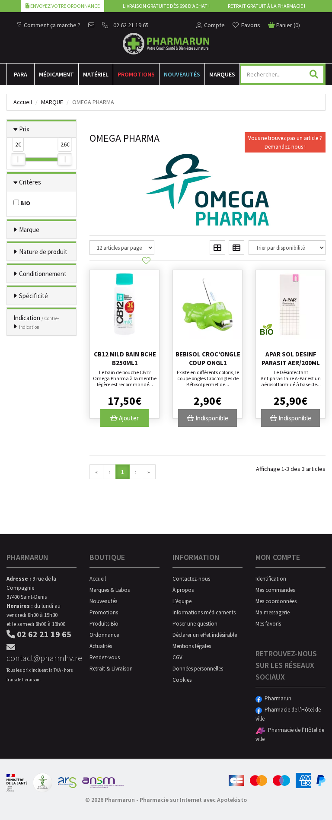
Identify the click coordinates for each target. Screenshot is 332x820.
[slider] (18, 159)
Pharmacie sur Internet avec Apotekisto (193, 800)
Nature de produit (43, 252)
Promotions (136, 74)
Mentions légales (191, 646)
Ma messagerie (272, 612)
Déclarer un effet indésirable (204, 635)
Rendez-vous (104, 657)
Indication (36, 322)
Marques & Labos (109, 590)
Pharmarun (276, 698)
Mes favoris (268, 623)
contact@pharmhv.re (41, 657)
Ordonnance (104, 635)
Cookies (182, 679)
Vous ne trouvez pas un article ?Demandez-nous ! (285, 142)
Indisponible (211, 418)
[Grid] (217, 247)
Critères (30, 182)
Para (20, 74)
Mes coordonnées (276, 601)
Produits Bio (103, 623)
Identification (270, 578)
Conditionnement (43, 274)
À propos (183, 590)
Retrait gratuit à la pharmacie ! (266, 6)
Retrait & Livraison (111, 668)
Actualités (100, 646)
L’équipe (182, 601)
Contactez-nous (191, 578)
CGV (177, 657)
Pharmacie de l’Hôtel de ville (288, 714)
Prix (24, 129)
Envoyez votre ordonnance (64, 6)
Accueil (22, 102)
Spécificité (33, 296)
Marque (52, 102)
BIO (24, 203)
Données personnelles (197, 668)
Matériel (96, 74)
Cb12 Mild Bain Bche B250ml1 (125, 358)
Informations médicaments (204, 612)
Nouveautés (182, 74)
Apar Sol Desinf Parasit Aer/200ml (291, 358)
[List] (236, 247)
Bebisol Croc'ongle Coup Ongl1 (208, 358)
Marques (222, 74)
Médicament (56, 74)
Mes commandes (275, 590)
